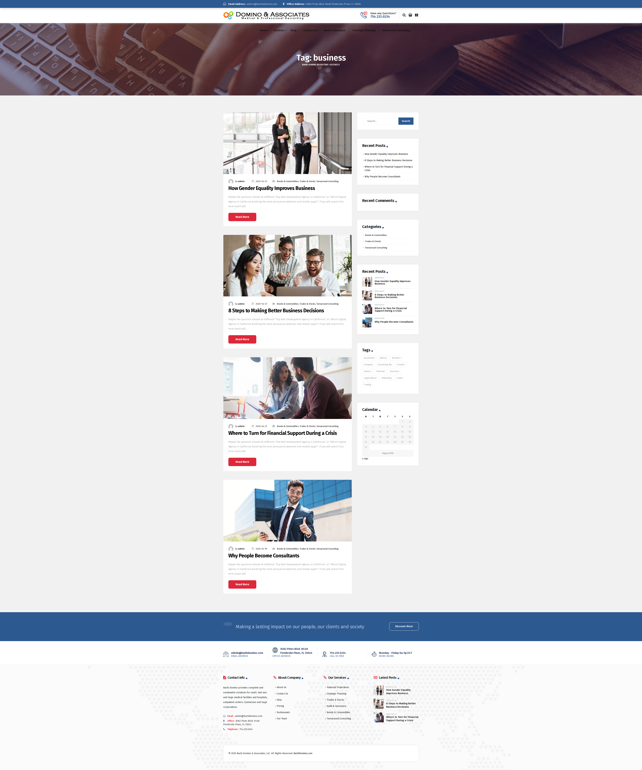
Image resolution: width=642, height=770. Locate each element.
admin (241, 181)
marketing (387, 378)
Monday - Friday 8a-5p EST (395, 654)
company (368, 364)
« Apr (365, 458)
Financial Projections (338, 687)
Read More (242, 216)
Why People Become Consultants (263, 556)
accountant (369, 358)
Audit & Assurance (335, 30)
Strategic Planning (364, 30)
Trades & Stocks (307, 181)
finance (367, 371)
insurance (394, 371)
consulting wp (385, 364)
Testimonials (283, 712)
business (396, 358)
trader (400, 378)
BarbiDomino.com (303, 753)
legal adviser (370, 378)
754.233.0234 (380, 17)
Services (279, 30)
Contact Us (310, 30)
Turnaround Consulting (396, 30)
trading (367, 384)
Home (263, 30)
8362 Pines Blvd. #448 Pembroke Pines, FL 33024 (324, 4)
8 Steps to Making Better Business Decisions (276, 311)
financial (380, 371)
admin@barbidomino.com (252, 4)
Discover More (404, 626)
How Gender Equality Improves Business (271, 188)
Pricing (280, 706)
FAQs (279, 699)
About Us (281, 687)
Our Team (282, 718)
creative (401, 364)
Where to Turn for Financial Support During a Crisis (282, 433)
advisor (383, 358)
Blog (294, 30)
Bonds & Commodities (288, 181)
